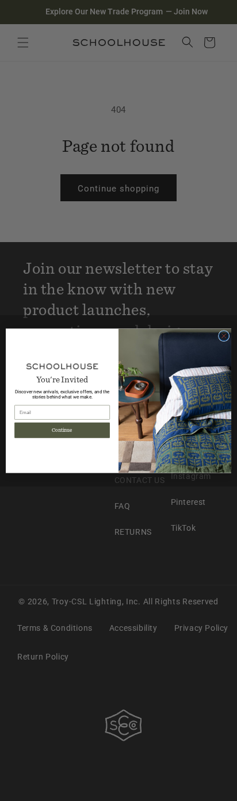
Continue (62, 430)
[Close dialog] (224, 336)
